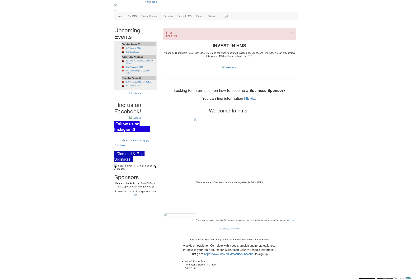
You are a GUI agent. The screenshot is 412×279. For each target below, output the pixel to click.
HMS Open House (132, 52)
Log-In (226, 16)
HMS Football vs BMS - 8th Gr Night (139, 82)
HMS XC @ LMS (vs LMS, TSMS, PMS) (138, 72)
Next (156, 167)
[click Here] (135, 140)
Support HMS (185, 16)
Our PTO (132, 16)
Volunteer (213, 16)
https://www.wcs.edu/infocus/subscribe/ (229, 254)
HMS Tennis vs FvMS (133, 86)
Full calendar (135, 93)
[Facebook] (135, 117)
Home (120, 16)
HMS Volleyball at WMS (134, 67)
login (147, 1)
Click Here (119, 145)
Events (199, 16)
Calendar (168, 16)
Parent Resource (150, 16)
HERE (249, 98)
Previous (115, 167)
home (154, 1)
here (135, 194)
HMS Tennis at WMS (133, 48)
